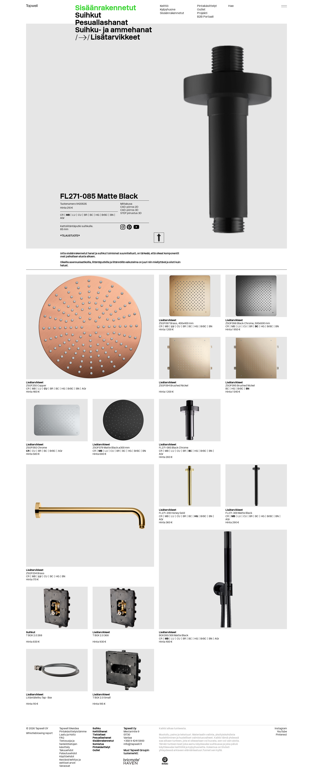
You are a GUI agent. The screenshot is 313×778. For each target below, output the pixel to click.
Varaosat (64, 765)
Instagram (281, 728)
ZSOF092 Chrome (36, 447)
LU (39, 388)
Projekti (202, 13)
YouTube (282, 731)
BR (51, 388)
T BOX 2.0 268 (34, 635)
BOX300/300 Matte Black (173, 635)
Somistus (98, 744)
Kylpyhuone (167, 9)
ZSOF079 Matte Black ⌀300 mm (111, 447)
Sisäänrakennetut (172, 13)
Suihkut (88, 15)
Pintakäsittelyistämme (73, 731)
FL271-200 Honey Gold (172, 512)
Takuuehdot (66, 750)
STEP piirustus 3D (131, 213)
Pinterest (281, 734)
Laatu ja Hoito (67, 734)
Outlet (201, 9)
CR (28, 388)
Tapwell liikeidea (69, 728)
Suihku (97, 728)
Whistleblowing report (39, 733)
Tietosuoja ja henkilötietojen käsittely (68, 744)
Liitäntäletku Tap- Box (39, 697)
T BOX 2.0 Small (102, 697)
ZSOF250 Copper (36, 385)
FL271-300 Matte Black (238, 512)
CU (45, 388)
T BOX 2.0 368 (101, 635)
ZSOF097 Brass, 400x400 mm (176, 323)
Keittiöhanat (100, 731)
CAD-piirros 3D (129, 210)
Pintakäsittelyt (207, 6)
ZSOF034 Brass (35, 573)
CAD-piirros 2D (129, 206)
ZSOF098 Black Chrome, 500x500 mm (247, 323)
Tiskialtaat (99, 734)
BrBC (70, 388)
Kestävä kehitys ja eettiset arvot (70, 761)
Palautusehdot (68, 753)
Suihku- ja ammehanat (113, 29)
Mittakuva (126, 203)
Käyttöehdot (66, 756)
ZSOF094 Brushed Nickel (173, 385)
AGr (84, 388)
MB (34, 388)
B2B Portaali (205, 16)
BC (57, 388)
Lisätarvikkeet (115, 37)
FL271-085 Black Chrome (173, 447)
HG (63, 388)
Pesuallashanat (101, 22)
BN (77, 388)
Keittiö (164, 6)
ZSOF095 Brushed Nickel (240, 385)
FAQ (61, 737)
